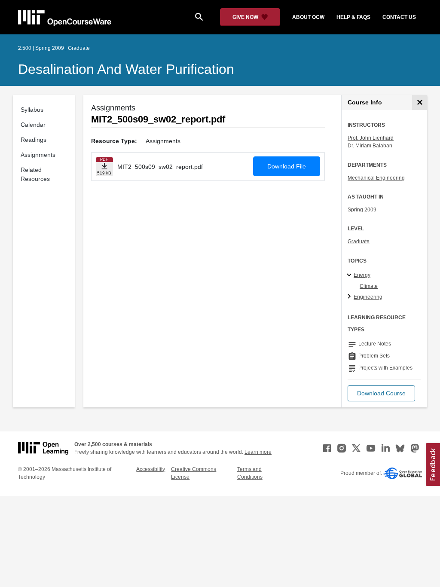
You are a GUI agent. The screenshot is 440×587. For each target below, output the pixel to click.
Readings (33, 139)
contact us (399, 17)
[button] (381, 393)
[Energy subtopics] (350, 275)
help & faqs (353, 17)
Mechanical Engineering (376, 178)
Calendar (33, 124)
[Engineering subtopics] (350, 297)
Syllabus (32, 109)
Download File (286, 166)
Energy (362, 275)
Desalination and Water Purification (126, 69)
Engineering (368, 297)
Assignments (38, 154)
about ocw (308, 17)
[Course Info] (419, 102)
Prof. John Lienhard (371, 138)
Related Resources (35, 174)
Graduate (359, 241)
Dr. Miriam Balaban (370, 146)
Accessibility (150, 469)
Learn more (258, 452)
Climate (369, 286)
